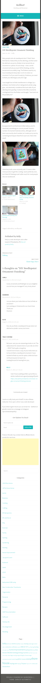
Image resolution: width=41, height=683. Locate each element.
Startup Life (6, 622)
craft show (14, 647)
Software (5, 617)
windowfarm (6, 666)
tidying (19, 663)
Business (5, 498)
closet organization (33, 643)
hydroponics (29, 650)
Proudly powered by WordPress (19, 677)
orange (29, 655)
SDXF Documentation (9, 612)
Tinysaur (23, 663)
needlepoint (18, 228)
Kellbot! (20, 5)
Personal (5, 597)
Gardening (5, 543)
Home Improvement (8, 552)
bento (4, 493)
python (19, 659)
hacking (36, 647)
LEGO (4, 572)
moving (15, 655)
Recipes (4, 607)
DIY (27, 647)
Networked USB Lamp (9, 582)
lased (4, 567)
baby (4, 643)
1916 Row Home (7, 483)
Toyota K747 (29, 663)
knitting (15, 653)
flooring (32, 647)
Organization (6, 592)
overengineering (5, 659)
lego (6, 655)
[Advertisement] (20, 452)
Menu (22, 16)
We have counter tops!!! (9, 195)
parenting (14, 659)
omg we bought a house (22, 655)
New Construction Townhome (11, 587)
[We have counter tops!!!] (10, 190)
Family (4, 533)
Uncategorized (7, 627)
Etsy (3, 523)
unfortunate (34, 663)
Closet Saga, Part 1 (32, 260)
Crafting (5, 47)
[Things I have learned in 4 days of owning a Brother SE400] (27, 190)
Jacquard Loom (7, 557)
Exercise (5, 528)
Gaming (4, 538)
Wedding (5, 632)
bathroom (9, 643)
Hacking (4, 547)
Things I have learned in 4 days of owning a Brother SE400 (27, 197)
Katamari (5, 562)
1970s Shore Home (8, 488)
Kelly (12, 53)
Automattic (26, 679)
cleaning (26, 644)
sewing (28, 659)
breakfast (18, 643)
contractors (8, 647)
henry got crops (5, 650)
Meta (3, 577)
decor (23, 647)
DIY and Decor (6, 518)
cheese (22, 643)
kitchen (10, 653)
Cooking (4, 503)
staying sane (13, 663)
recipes (24, 659)
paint (11, 659)
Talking (7, 254)
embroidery (10, 228)
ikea (34, 650)
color (3, 647)
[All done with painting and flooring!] (10, 210)
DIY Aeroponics (7, 513)
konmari (31, 652)
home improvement (17, 649)
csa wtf (19, 647)
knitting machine (23, 653)
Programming (6, 602)
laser (34, 652)
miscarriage (10, 655)
